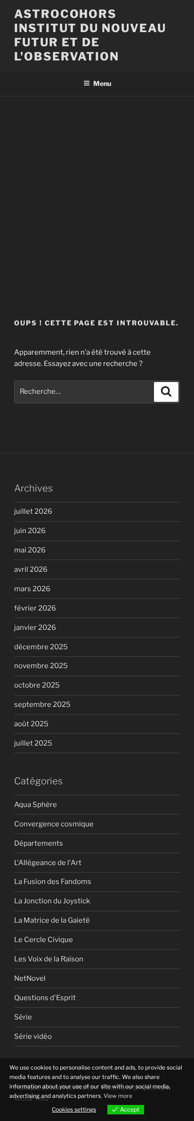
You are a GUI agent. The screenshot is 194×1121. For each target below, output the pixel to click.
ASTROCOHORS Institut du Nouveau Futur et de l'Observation (90, 35)
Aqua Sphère (35, 804)
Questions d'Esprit (45, 998)
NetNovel (30, 978)
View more (118, 1095)
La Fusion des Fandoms (52, 881)
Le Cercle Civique (43, 939)
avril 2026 (31, 569)
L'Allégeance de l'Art (47, 862)
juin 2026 (30, 531)
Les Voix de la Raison (48, 959)
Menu (102, 83)
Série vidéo (33, 1036)
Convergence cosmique (54, 824)
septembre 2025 (42, 704)
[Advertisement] (97, 198)
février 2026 (35, 608)
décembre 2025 (41, 647)
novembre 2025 (41, 666)
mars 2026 (32, 589)
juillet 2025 (33, 743)
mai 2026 (30, 550)
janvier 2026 (35, 627)
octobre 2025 (37, 685)
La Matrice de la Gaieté (52, 920)
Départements (38, 843)
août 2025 (31, 724)
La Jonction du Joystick (52, 901)
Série (23, 1017)
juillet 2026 (33, 511)
